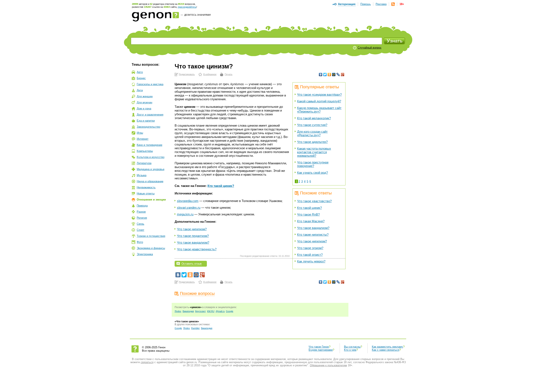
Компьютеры (145, 151)
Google (229, 311)
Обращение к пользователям (328, 365)
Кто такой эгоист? (310, 254)
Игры (140, 132)
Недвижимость (146, 187)
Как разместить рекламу (387, 346)
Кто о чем (350, 349)
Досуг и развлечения (150, 114)
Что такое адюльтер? (312, 142)
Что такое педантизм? (193, 236)
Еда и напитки (146, 120)
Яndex (178, 311)
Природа (142, 205)
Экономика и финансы (151, 248)
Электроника (145, 254)
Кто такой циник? (309, 208)
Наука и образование (150, 181)
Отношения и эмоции (151, 199)
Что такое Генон (319, 346)
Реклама (381, 4)
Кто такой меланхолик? (314, 118)
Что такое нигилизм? (312, 241)
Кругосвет (200, 311)
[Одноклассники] (329, 74)
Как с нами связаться (385, 349)
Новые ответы (146, 193)
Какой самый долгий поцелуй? (319, 101)
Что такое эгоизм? (310, 248)
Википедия (188, 311)
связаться (147, 362)
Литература (144, 163)
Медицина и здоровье (150, 169)
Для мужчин (144, 102)
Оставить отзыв (192, 263)
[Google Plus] (342, 74)
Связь (140, 223)
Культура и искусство (150, 157)
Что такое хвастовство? (314, 201)
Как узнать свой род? (312, 172)
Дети (140, 90)
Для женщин (145, 96)
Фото (140, 242)
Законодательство (148, 126)
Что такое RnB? (308, 214)
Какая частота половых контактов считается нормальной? (314, 152)
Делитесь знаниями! (197, 15)
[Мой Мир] (334, 74)
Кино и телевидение (149, 145)
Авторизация (347, 4)
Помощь (365, 4)
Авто (140, 72)
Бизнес (141, 78)
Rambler (195, 328)
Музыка (141, 175)
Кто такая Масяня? (311, 221)
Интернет (142, 138)
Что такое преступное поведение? (313, 164)
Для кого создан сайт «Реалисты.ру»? (312, 133)
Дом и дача (144, 108)
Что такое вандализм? (313, 228)
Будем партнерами (321, 349)
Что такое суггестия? (312, 125)
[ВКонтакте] (320, 74)
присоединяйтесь (187, 7)
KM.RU (210, 311)
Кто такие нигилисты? (313, 234)
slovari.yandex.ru (188, 207)
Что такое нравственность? (196, 249)
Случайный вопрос (369, 47)
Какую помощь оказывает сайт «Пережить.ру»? (319, 109)
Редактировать (187, 74)
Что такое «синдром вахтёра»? (319, 94)
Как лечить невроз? (311, 261)
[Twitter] (325, 74)
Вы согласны (352, 346)
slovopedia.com (187, 201)
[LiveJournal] (338, 74)
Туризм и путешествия (151, 236)
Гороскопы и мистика (150, 84)
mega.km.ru (185, 214)
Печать (228, 74)
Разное (141, 211)
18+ (401, 4)
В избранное (209, 74)
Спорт (140, 229)
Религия (142, 217)
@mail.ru (220, 311)
